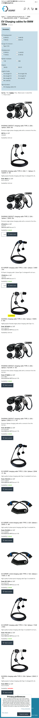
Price (16, 93)
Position (11, 93)
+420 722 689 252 (12, 1)
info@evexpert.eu (8, 3)
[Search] (24, 8)
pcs (5, 234)
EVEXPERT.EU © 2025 (32, 715)
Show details (5, 712)
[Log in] (28, 8)
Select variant (8, 385)
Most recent (21, 93)
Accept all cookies (24, 714)
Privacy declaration (25, 709)
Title (7, 93)
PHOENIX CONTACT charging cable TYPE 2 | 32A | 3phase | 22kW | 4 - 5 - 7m (17, 419)
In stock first (28, 93)
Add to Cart (12, 234)
